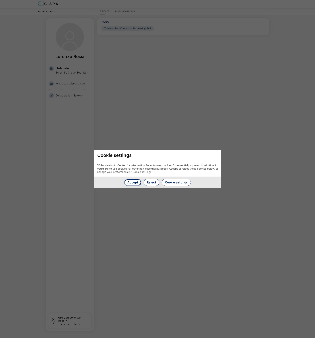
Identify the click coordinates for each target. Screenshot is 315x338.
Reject (151, 182)
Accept (132, 182)
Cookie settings (176, 182)
